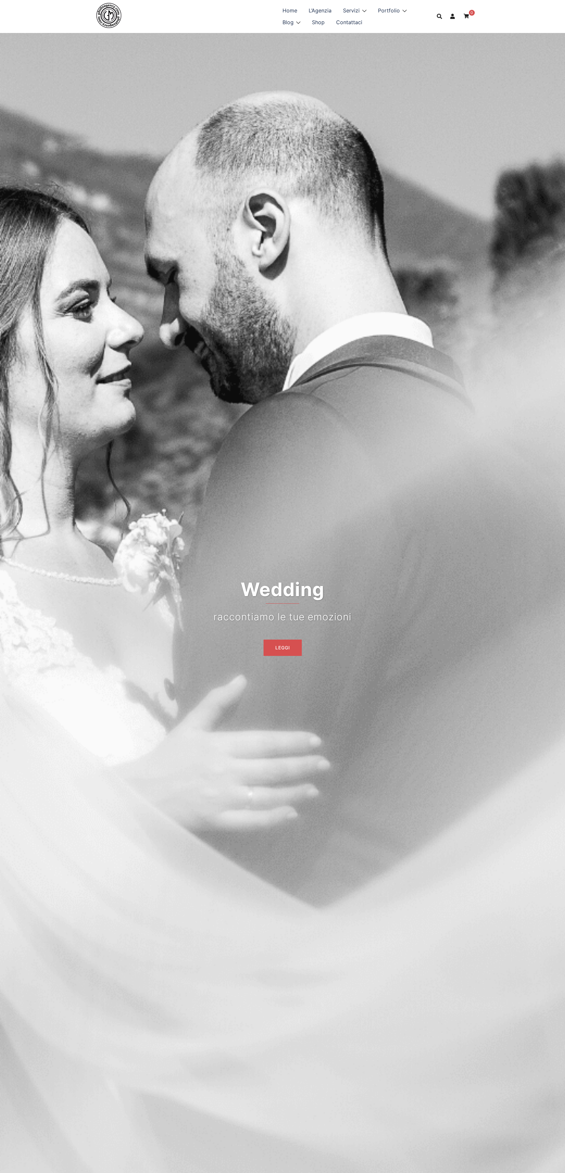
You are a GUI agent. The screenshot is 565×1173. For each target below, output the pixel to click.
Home (289, 10)
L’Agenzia (320, 10)
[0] (466, 16)
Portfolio (389, 10)
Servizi (351, 10)
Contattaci (349, 22)
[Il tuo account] (452, 16)
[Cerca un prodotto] (439, 16)
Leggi (282, 647)
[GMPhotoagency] (108, 15)
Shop (318, 22)
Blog (288, 22)
